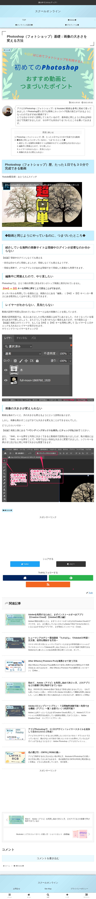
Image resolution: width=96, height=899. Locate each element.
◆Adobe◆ (8, 510)
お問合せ (16, 889)
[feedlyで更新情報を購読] (71, 578)
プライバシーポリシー (79, 889)
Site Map (48, 889)
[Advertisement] (48, 536)
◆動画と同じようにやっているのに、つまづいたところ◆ (41, 140)
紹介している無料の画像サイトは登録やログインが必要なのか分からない (50, 143)
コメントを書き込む (48, 858)
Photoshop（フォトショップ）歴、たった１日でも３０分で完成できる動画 (48, 137)
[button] (88, 475)
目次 (44, 132)
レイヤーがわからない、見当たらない (35, 149)
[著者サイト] (25, 578)
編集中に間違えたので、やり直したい (35, 146)
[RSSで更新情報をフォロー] (48, 584)
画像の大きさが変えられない (31, 152)
